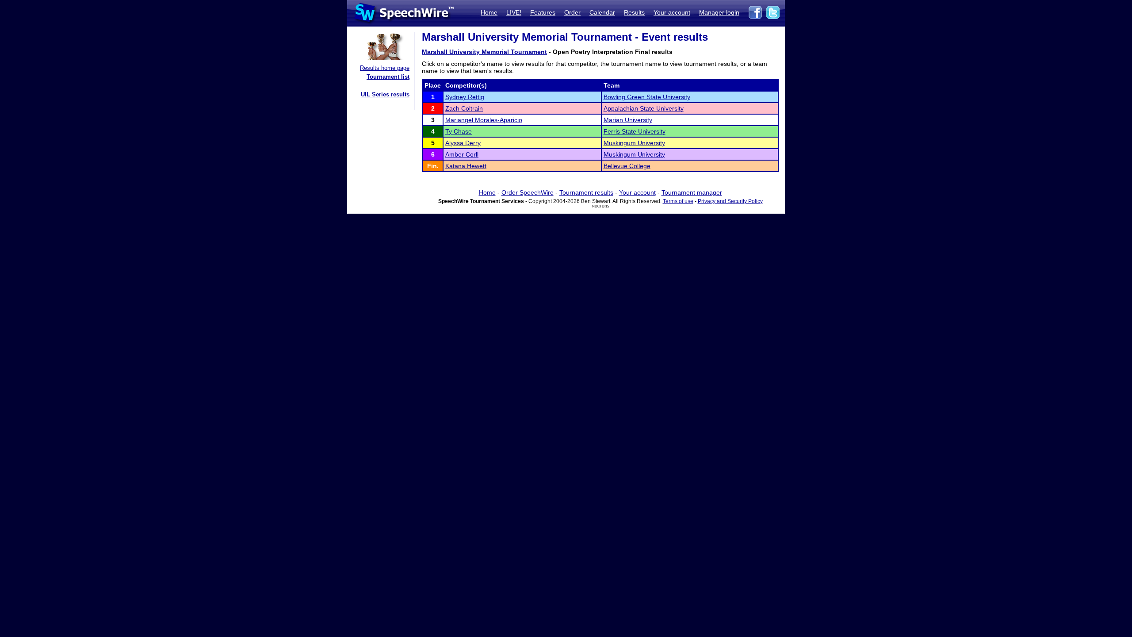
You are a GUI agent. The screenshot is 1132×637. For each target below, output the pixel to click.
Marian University (628, 119)
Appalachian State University (644, 108)
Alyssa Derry (463, 142)
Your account (672, 12)
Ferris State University (634, 131)
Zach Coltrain (464, 108)
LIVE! (513, 12)
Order (572, 12)
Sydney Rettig (464, 96)
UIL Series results (385, 94)
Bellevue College (627, 165)
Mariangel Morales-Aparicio (483, 119)
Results (634, 12)
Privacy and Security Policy (730, 201)
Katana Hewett (465, 165)
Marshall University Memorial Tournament (484, 51)
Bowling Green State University (647, 96)
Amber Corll (461, 154)
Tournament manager (692, 192)
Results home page (384, 68)
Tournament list (388, 76)
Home (489, 12)
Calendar (602, 12)
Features (542, 12)
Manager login (719, 12)
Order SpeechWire (527, 192)
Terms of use (678, 201)
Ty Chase (458, 131)
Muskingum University (634, 142)
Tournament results (586, 192)
